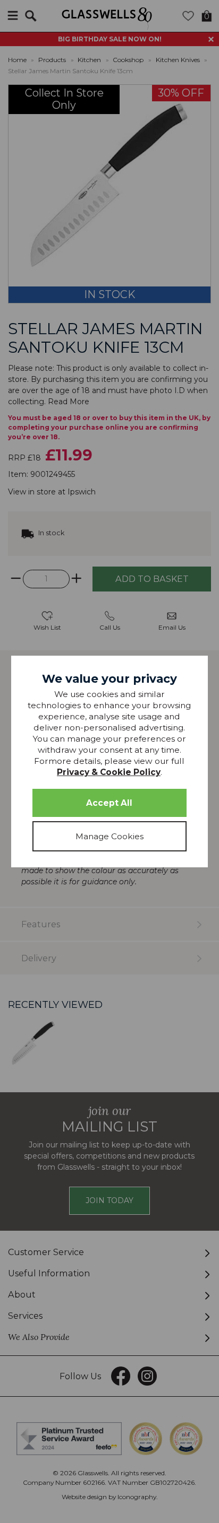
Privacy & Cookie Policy (109, 772)
